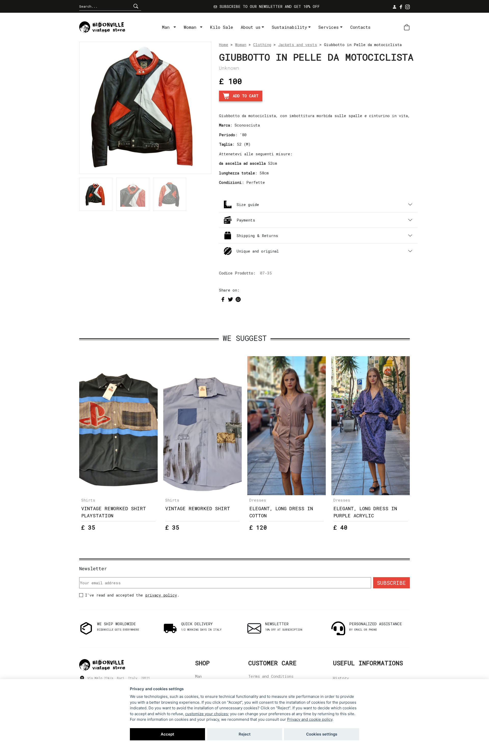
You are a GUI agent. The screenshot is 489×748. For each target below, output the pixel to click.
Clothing (262, 44)
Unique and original (258, 251)
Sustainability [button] (289, 27)
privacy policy (161, 595)
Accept (167, 734)
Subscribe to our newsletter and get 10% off (268, 6)
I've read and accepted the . (132, 595)
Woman (191, 27)
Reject (245, 734)
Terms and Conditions (270, 676)
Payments (246, 220)
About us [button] (251, 27)
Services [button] (328, 27)
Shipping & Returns (257, 235)
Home (223, 44)
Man (167, 27)
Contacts (360, 27)
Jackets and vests (297, 44)
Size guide (248, 204)
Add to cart (246, 95)
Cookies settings (321, 734)
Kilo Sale (221, 27)
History (341, 678)
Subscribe (391, 582)
